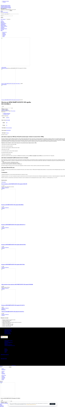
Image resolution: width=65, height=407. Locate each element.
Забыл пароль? (3, 19)
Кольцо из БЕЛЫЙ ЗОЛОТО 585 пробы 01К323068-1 (12, 204)
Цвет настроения (9, 127)
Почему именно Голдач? (8, 340)
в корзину (3, 109)
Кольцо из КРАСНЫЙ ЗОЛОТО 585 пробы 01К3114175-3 (13, 224)
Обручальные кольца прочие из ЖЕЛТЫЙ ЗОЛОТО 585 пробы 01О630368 (17, 284)
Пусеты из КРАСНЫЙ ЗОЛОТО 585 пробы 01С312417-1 (13, 305)
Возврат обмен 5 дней (8, 331)
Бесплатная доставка (8, 330)
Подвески (6, 349)
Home (2, 68)
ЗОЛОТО (7, 117)
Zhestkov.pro (14, 365)
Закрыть (1, 366)
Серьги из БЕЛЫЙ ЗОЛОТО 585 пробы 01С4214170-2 (12, 311)
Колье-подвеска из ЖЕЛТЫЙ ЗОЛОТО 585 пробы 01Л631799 (14, 183)
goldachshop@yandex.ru (5, 354)
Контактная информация (9, 342)
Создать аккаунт (5, 12)
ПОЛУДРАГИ (8, 130)
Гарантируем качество (8, 329)
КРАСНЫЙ (8, 120)
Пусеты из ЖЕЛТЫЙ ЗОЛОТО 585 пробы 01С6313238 (10, 99)
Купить (7, 109)
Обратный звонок (4, 358)
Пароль (2, 15)
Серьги (6, 351)
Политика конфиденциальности (10, 345)
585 (6, 122)
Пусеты (7, 132)
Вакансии (6, 343)
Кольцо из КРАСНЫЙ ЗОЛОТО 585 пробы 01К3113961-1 (10, 83)
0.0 (6, 125)
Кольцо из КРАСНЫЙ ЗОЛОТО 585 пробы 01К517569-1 (13, 264)
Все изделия (5, 68)
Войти (2, 17)
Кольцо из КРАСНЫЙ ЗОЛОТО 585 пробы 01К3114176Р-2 (13, 244)
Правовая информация (8, 344)
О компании (7, 341)
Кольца (6, 348)
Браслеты (6, 350)
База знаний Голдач (8, 333)
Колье (5, 352)
